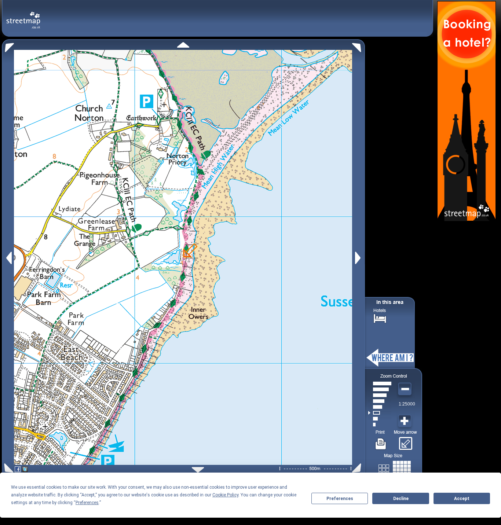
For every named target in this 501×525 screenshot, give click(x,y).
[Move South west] (7, 468)
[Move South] (197, 470)
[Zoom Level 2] (379, 419)
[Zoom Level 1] (379, 424)
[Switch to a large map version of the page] (395, 468)
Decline (401, 498)
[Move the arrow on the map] (405, 441)
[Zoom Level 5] (379, 401)
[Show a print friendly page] (381, 441)
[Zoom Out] (405, 389)
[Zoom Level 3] (379, 413)
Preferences (339, 498)
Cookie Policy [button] (225, 495)
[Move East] (359, 258)
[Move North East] (358, 45)
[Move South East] (358, 468)
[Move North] (183, 45)
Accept (461, 498)
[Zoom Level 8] (379, 383)
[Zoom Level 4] (379, 407)
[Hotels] (380, 318)
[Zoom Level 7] (379, 389)
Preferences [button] (87, 502)
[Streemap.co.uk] (23, 16)
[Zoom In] (405, 421)
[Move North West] (8, 45)
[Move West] (8, 258)
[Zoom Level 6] (379, 395)
